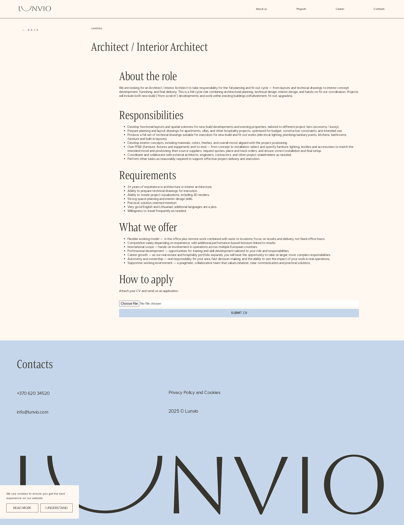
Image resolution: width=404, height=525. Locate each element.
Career (340, 9)
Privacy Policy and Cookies (194, 392)
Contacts (378, 9)
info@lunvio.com (32, 412)
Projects (301, 9)
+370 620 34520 (33, 393)
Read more (22, 508)
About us (261, 9)
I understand (56, 508)
